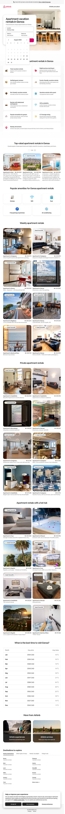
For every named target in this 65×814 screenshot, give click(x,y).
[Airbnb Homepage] (7, 6)
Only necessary (30, 804)
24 (11, 59)
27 (20, 59)
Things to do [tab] (45, 753)
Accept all (13, 804)
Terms (34, 811)
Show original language (45, 2)
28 (23, 59)
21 (23, 56)
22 (27, 56)
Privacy (29, 811)
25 (14, 59)
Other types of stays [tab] (21, 753)
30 (8, 62)
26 (17, 59)
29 (27, 59)
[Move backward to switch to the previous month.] (8, 39)
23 (8, 59)
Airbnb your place (54, 6)
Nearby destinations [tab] (8, 753)
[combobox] (20, 30)
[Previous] (29, 150)
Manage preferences (47, 804)
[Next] (35, 150)
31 (11, 62)
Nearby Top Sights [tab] (34, 753)
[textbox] (13, 35)
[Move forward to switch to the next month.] (26, 39)
